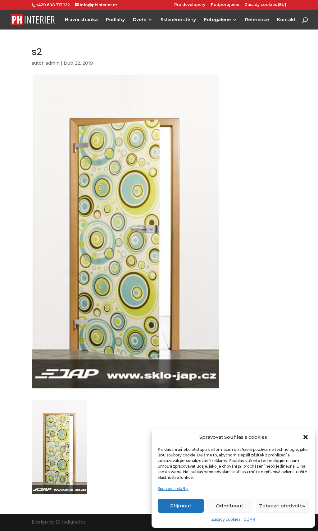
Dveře (139, 19)
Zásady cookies (225, 519)
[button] (305, 437)
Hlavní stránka (81, 19)
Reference (257, 19)
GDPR (249, 519)
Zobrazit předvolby (282, 506)
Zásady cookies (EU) (265, 5)
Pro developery (189, 5)
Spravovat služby (173, 488)
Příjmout (180, 506)
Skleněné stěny (178, 19)
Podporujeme (225, 5)
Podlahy (115, 19)
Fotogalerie (217, 19)
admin (53, 63)
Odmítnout (229, 506)
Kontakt (286, 19)
